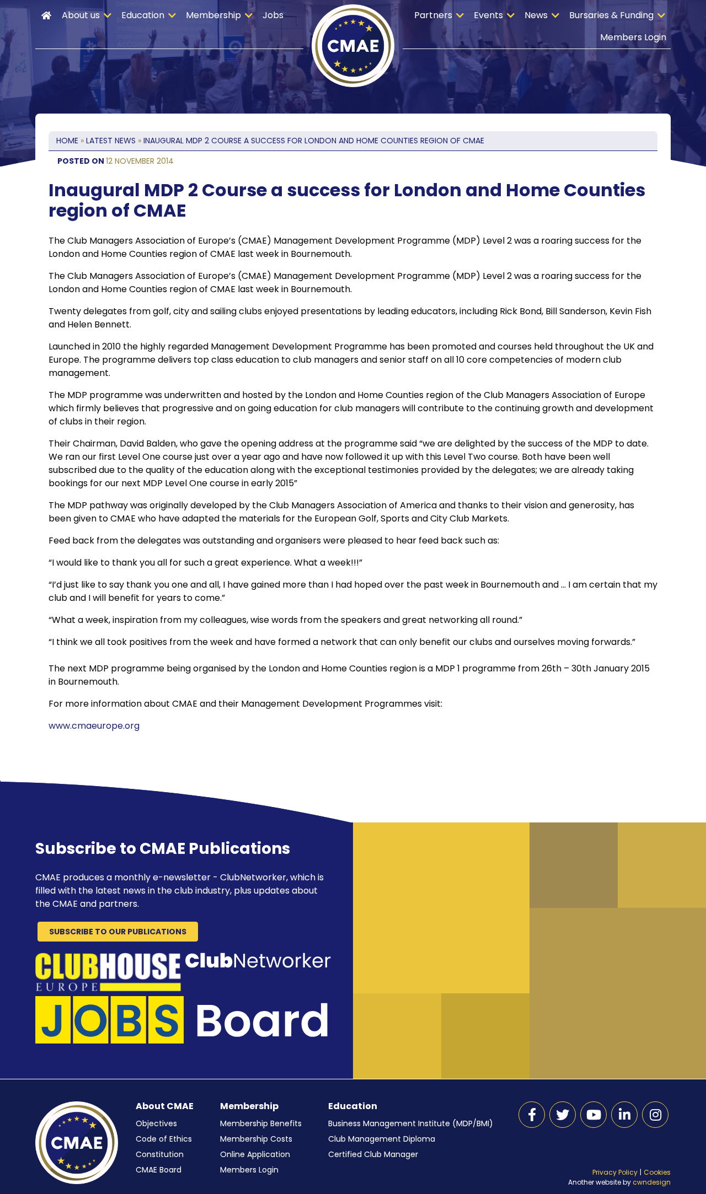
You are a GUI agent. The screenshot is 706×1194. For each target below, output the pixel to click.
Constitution (160, 1154)
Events (488, 15)
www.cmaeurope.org (94, 725)
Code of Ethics (164, 1138)
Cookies (657, 1172)
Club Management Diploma (381, 1138)
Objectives (156, 1123)
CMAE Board (158, 1169)
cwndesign (652, 1182)
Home (46, 15)
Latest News (111, 140)
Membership (213, 15)
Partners (433, 15)
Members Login (633, 37)
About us (81, 15)
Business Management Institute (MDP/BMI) (410, 1123)
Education (142, 15)
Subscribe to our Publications (117, 931)
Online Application (255, 1154)
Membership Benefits (261, 1123)
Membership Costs (256, 1138)
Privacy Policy (615, 1172)
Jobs (273, 15)
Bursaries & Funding (611, 15)
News (536, 15)
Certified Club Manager (373, 1154)
